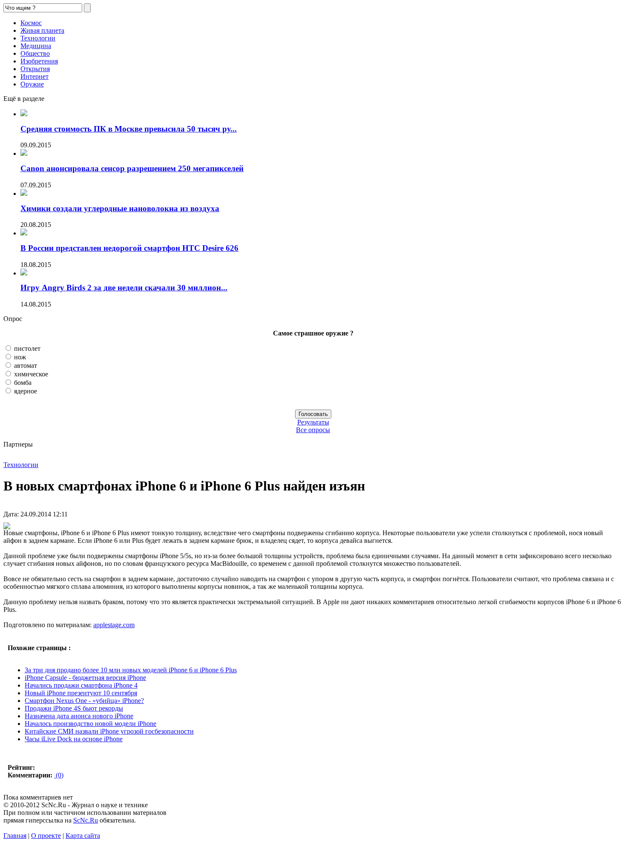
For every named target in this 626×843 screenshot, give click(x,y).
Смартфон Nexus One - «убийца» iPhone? (84, 700)
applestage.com (114, 624)
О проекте (46, 835)
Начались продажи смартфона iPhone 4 (81, 685)
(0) (58, 775)
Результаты (313, 422)
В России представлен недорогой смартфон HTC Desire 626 (129, 248)
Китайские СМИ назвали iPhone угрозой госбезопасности (109, 731)
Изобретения (39, 61)
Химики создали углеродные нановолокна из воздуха (119, 208)
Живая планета (42, 30)
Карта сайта (83, 835)
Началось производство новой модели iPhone (90, 723)
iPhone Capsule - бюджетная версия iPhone (85, 677)
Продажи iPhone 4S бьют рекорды (74, 708)
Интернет (34, 76)
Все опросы (313, 429)
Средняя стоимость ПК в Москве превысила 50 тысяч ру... (128, 128)
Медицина (35, 45)
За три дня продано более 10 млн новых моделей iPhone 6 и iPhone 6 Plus (131, 670)
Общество (35, 53)
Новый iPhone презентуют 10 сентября (81, 693)
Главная (14, 835)
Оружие (32, 84)
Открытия (35, 68)
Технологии (37, 38)
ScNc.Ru (85, 820)
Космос (31, 22)
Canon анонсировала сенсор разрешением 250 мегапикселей (132, 168)
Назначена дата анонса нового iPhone (79, 716)
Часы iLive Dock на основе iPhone (74, 739)
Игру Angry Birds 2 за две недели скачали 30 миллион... (123, 287)
